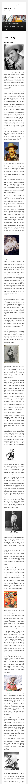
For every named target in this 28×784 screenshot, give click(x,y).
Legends (6, 26)
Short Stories (20, 26)
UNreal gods (12, 26)
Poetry (5, 29)
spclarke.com (9, 8)
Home (5, 23)
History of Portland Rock (14, 23)
